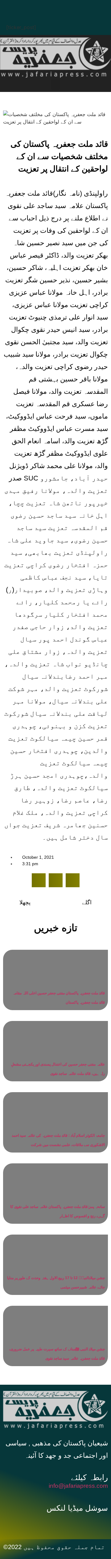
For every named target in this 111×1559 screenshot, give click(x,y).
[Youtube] (66, 7)
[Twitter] (48, 7)
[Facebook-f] (38, 1523)
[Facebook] (29, 7)
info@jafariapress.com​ (78, 1486)
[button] (55, 85)
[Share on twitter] (56, 880)
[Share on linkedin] (73, 880)
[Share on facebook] (39, 880)
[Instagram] (84, 7)
